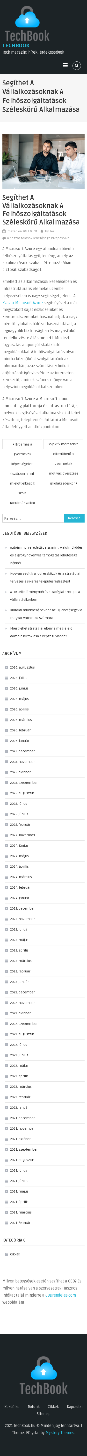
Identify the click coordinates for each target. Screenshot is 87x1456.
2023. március (21, 961)
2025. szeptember (24, 783)
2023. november (22, 919)
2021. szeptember (24, 1149)
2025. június (19, 814)
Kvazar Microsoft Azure (22, 303)
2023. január (19, 982)
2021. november (22, 1128)
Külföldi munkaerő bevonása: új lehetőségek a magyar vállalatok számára (46, 614)
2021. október (20, 1139)
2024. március (21, 877)
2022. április (19, 1076)
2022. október (20, 1013)
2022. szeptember (24, 1024)
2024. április (19, 866)
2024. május (19, 856)
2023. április (19, 950)
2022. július (18, 1045)
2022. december (22, 992)
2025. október (20, 772)
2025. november (22, 762)
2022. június (19, 1055)
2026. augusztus (22, 667)
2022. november (22, 1003)
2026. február (20, 730)
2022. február (20, 1097)
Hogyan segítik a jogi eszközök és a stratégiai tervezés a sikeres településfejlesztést (45, 577)
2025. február (20, 825)
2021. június (19, 1181)
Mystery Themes (60, 1432)
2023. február (20, 971)
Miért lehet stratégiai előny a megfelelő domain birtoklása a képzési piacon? (41, 632)
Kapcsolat (75, 1407)
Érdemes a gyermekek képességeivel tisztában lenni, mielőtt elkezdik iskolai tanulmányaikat (22, 445)
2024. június (19, 846)
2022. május (19, 1066)
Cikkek (15, 1254)
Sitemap (44, 1414)
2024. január (19, 898)
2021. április (19, 1202)
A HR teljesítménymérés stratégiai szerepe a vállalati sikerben (45, 596)
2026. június (19, 688)
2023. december (22, 908)
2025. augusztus (22, 793)
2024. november (22, 835)
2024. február (20, 887)
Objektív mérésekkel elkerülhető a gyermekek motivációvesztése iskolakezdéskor (64, 445)
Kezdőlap (12, 1407)
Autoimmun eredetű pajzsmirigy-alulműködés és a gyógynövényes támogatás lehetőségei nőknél (46, 555)
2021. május (19, 1191)
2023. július (18, 929)
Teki (52, 231)
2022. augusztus (22, 1034)
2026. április (19, 709)
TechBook (16, 45)
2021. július (18, 1170)
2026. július (18, 678)
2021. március (21, 1212)
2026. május (19, 699)
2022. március (21, 1087)
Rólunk (34, 1407)
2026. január (19, 741)
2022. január (19, 1108)
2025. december (22, 751)
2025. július (18, 804)
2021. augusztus (22, 1160)
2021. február (20, 1223)
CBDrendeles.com (60, 1295)
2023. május (19, 940)
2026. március (21, 720)
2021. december (22, 1118)
